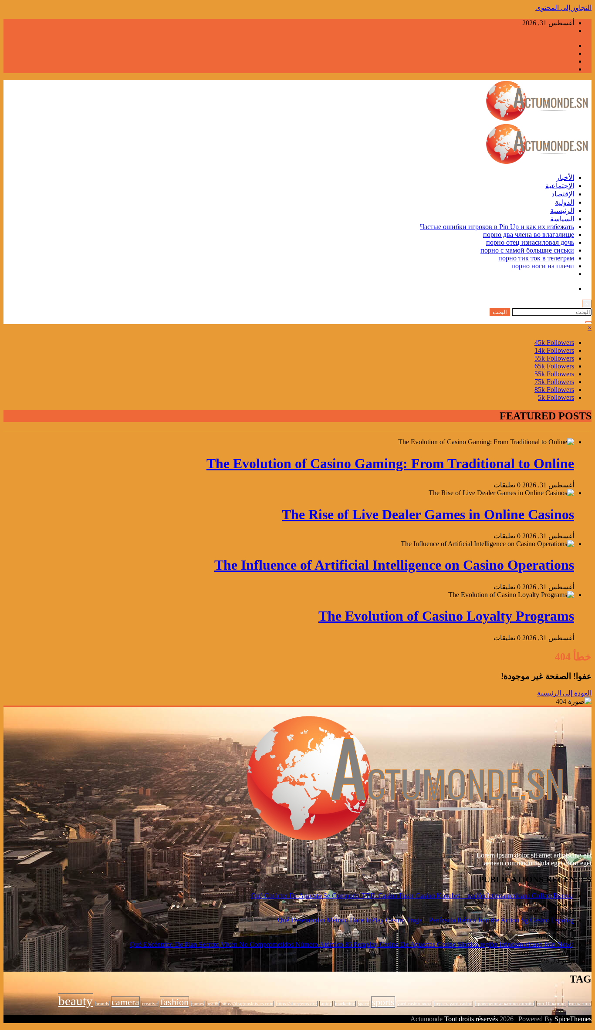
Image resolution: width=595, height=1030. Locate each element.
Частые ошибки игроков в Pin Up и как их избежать (497, 226)
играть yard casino (453, 1003)
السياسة (562, 219)
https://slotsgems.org (296, 1003)
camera (125, 1002)
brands (102, 1003)
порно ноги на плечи (542, 266)
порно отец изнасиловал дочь (530, 242)
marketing (345, 1003)
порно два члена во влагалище (528, 234)
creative (150, 1003)
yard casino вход (414, 1003)
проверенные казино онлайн (504, 1003)
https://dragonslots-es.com (247, 1003)
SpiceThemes (573, 1019)
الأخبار (565, 177)
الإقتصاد (562, 194)
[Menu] (588, 322)
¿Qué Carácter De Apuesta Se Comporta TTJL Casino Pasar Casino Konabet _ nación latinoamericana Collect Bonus (412, 895)
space (363, 1003)
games (197, 1003)
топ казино (579, 1003)
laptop (326, 1003)
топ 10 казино (551, 1003)
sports (383, 1002)
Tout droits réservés (471, 1019)
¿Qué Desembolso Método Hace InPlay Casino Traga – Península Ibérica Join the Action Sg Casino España (425, 920)
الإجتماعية (559, 185)
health (212, 1003)
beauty (75, 1001)
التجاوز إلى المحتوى (563, 7)
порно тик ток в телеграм (536, 258)
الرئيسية (562, 210)
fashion (174, 1002)
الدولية (564, 202)
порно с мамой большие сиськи (527, 250)
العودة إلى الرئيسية (564, 693)
